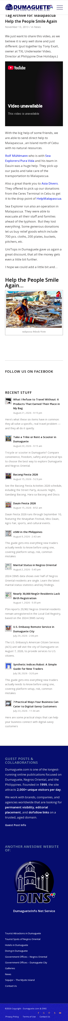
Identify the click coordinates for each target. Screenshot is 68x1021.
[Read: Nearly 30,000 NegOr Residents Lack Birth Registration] (8, 595)
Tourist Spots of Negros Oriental (22, 939)
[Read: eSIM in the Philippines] (8, 533)
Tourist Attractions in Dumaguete (23, 933)
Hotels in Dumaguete (16, 945)
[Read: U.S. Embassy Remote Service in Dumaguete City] (8, 628)
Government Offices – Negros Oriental (26, 956)
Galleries (10, 968)
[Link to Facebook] (38, 1013)
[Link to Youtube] (60, 1013)
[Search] (49, 7)
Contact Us (11, 986)
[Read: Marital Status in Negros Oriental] (8, 566)
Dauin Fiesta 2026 (24, 503)
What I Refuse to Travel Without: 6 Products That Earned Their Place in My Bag (36, 404)
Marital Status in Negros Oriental (35, 565)
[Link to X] (44, 1013)
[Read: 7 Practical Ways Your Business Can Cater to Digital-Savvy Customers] (8, 703)
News (37, 27)
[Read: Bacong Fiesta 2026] (8, 476)
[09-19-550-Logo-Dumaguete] (28, 7)
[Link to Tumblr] (54, 1013)
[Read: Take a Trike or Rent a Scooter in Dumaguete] (8, 438)
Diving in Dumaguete (16, 950)
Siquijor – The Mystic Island (20, 980)
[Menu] (58, 7)
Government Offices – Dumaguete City (26, 962)
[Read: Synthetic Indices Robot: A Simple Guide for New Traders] (8, 666)
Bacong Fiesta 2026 (25, 474)
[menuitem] (49, 7)
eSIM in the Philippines (27, 532)
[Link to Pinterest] (49, 1013)
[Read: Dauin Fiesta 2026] (8, 505)
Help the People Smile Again (31, 21)
